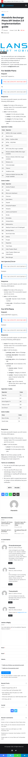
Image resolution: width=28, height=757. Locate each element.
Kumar (2, 722)
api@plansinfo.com (22, 612)
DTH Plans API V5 (6, 699)
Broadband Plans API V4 (21, 530)
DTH (10, 487)
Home (4, 11)
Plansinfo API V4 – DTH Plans (6, 530)
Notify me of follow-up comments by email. (13, 665)
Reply (10, 563)
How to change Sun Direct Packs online (15, 722)
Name (3, 647)
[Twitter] (6, 494)
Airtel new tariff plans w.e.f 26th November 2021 (14, 696)
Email (3, 653)
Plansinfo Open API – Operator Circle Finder (20, 523)
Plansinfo (6, 30)
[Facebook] (3, 494)
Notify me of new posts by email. (11, 668)
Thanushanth (13, 591)
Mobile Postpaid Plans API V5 (9, 687)
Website (3, 659)
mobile (17, 487)
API (7, 11)
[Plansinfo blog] (7, 5)
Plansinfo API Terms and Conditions (6, 522)
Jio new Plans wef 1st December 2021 (11, 690)
